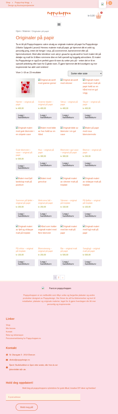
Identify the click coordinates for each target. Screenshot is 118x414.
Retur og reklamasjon (14, 335)
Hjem (18, 31)
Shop (8, 2)
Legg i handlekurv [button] (23, 116)
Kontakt (9, 332)
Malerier (26, 31)
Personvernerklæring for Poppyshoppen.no (23, 338)
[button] (59, 24)
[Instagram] (110, 3)
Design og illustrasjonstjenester (21, 5)
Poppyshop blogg (22, 2)
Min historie (10, 328)
